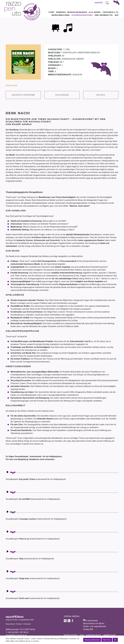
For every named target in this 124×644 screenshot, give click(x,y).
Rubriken (61, 12)
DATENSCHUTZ (93, 635)
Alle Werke (95, 12)
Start (51, 12)
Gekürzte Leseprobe (23, 95)
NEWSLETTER (70, 635)
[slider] (64, 473)
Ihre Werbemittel (103, 15)
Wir (116, 15)
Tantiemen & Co (110, 12)
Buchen (101, 95)
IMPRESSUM (109, 635)
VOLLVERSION (62, 95)
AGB (82, 635)
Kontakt (99, 3)
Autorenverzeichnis (82, 15)
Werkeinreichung (61, 15)
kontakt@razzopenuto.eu (16, 635)
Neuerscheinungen (77, 12)
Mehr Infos (107, 640)
